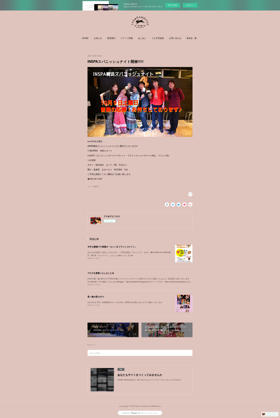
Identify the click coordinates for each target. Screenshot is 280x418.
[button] (85, 38)
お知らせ (98, 38)
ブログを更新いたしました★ (101, 272)
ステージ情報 (127, 38)
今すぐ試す (172, 5)
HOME (85, 38)
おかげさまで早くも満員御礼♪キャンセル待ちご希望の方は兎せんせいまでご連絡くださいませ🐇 (126, 302)
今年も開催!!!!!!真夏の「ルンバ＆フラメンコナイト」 (112, 246)
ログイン (190, 5)
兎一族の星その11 (96, 296)
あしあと (142, 38)
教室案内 (111, 38)
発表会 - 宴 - (192, 38)
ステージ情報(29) (93, 186)
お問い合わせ (175, 38)
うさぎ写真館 (158, 38)
